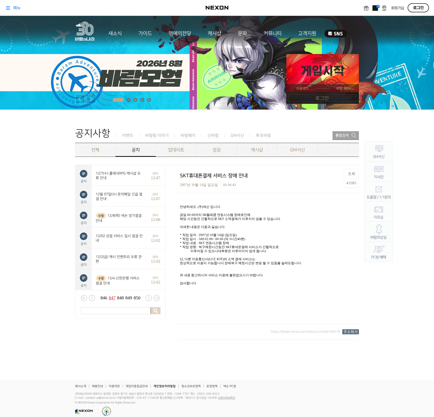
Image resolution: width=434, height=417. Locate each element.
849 (128, 297)
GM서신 (237, 135)
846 (103, 297)
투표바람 (263, 135)
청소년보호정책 (191, 386)
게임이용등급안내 (137, 386)
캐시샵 (214, 33)
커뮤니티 (272, 33)
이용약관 (114, 386)
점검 (216, 150)
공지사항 (92, 133)
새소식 (115, 33)
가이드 (145, 33)
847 (112, 297)
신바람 (213, 135)
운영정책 (212, 386)
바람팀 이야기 (157, 135)
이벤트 (127, 135)
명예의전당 (180, 33)
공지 (136, 150)
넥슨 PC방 (229, 386)
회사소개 (80, 386)
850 (137, 297)
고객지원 (307, 33)
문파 (242, 33)
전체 (95, 150)
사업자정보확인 (226, 397)
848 (120, 297)
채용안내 (97, 386)
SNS (335, 33)
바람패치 (188, 135)
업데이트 (176, 150)
